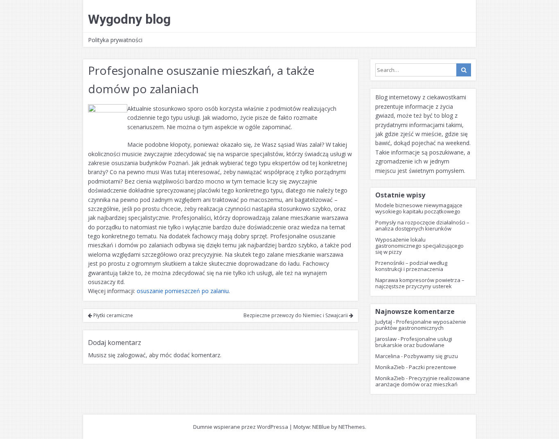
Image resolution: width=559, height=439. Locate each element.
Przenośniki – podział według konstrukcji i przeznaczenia (411, 266)
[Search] (463, 69)
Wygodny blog (129, 19)
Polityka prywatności (115, 40)
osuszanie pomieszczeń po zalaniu (183, 291)
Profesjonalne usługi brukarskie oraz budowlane (413, 342)
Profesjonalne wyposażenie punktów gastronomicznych (420, 324)
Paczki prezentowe (432, 367)
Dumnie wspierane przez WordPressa (240, 426)
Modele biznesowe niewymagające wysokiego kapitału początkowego (418, 208)
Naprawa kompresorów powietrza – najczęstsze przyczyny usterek (419, 283)
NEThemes (351, 426)
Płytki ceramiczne (112, 315)
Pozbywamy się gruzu (431, 356)
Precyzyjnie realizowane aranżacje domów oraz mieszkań (422, 381)
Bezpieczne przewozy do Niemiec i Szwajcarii (296, 315)
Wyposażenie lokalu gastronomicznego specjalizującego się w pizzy (419, 245)
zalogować (131, 355)
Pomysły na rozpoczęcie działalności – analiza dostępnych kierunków (422, 225)
